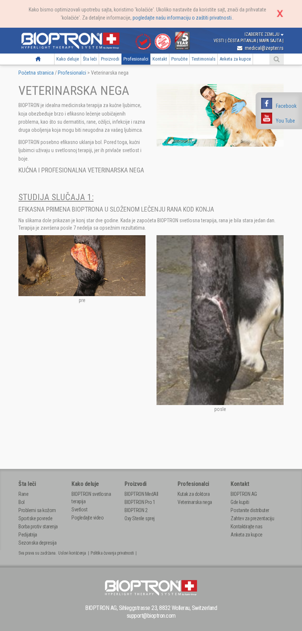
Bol (21, 502)
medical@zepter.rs (264, 48)
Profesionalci (135, 59)
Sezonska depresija (37, 543)
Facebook (286, 106)
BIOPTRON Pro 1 (139, 502)
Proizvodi (110, 59)
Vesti (219, 40)
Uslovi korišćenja (72, 553)
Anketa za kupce (235, 59)
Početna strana (38, 59)
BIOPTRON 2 (135, 510)
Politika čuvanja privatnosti (112, 553)
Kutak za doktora (194, 494)
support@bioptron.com (151, 615)
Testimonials (203, 59)
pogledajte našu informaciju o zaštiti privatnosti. (183, 18)
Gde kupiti (240, 502)
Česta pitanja (242, 40)
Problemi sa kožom (37, 510)
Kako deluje (67, 59)
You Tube (285, 121)
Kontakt (159, 59)
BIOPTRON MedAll (141, 494)
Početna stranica (36, 73)
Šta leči (90, 59)
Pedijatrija (27, 535)
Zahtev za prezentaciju (252, 518)
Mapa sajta (270, 40)
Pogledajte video (87, 518)
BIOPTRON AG (244, 494)
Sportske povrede (35, 518)
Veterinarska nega (195, 502)
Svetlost (79, 509)
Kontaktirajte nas (247, 526)
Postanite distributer (250, 510)
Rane (23, 494)
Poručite (179, 59)
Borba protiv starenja (38, 526)
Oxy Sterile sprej (139, 518)
